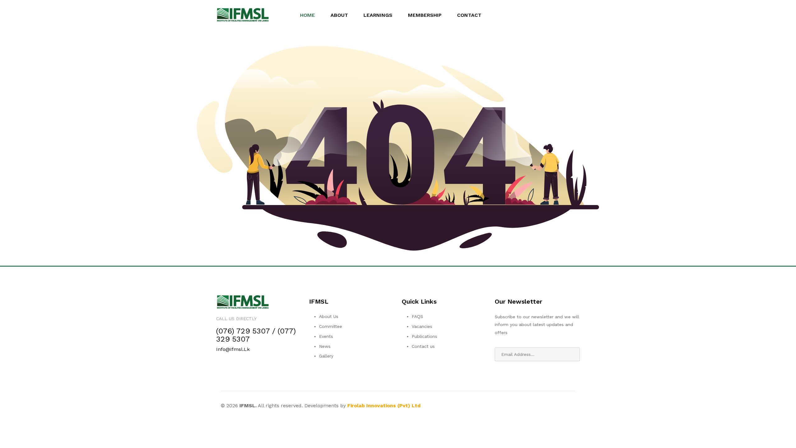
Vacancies (422, 326)
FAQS (417, 316)
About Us (328, 316)
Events (326, 336)
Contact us (423, 346)
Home (307, 15)
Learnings (377, 15)
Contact (469, 15)
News (325, 346)
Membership (425, 15)
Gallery (326, 355)
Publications (424, 336)
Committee (330, 326)
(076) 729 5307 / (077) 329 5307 (256, 335)
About (339, 15)
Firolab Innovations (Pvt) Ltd (384, 405)
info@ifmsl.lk (233, 349)
